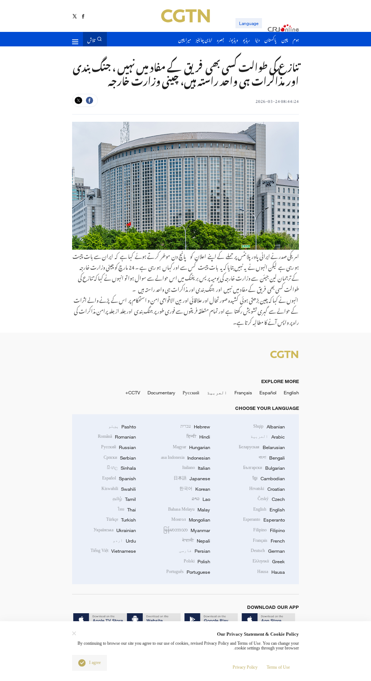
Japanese (192, 478)
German (267, 551)
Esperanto (263, 520)
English (291, 392)
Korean (194, 489)
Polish (197, 561)
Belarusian (261, 447)
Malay (189, 509)
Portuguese (188, 572)
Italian (196, 468)
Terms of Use (278, 667)
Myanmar (186, 530)
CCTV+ (132, 392)
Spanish (119, 478)
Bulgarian (263, 468)
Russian (118, 447)
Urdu (124, 541)
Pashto (122, 426)
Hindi (198, 437)
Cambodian (268, 478)
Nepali (196, 541)
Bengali (271, 458)
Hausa (270, 572)
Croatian (266, 489)
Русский (191, 392)
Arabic (267, 437)
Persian (194, 551)
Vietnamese (113, 551)
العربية (217, 392)
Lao (201, 499)
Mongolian (190, 520)
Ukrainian (114, 530)
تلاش (91, 39)
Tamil (124, 499)
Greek (268, 561)
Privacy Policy (245, 667)
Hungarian (191, 447)
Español (267, 392)
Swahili (118, 489)
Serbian (120, 458)
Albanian (268, 426)
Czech (271, 499)
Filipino (268, 530)
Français (243, 392)
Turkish (121, 520)
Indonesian (185, 458)
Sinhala (121, 468)
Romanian (117, 437)
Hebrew (195, 426)
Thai (127, 509)
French (268, 541)
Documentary (161, 392)
